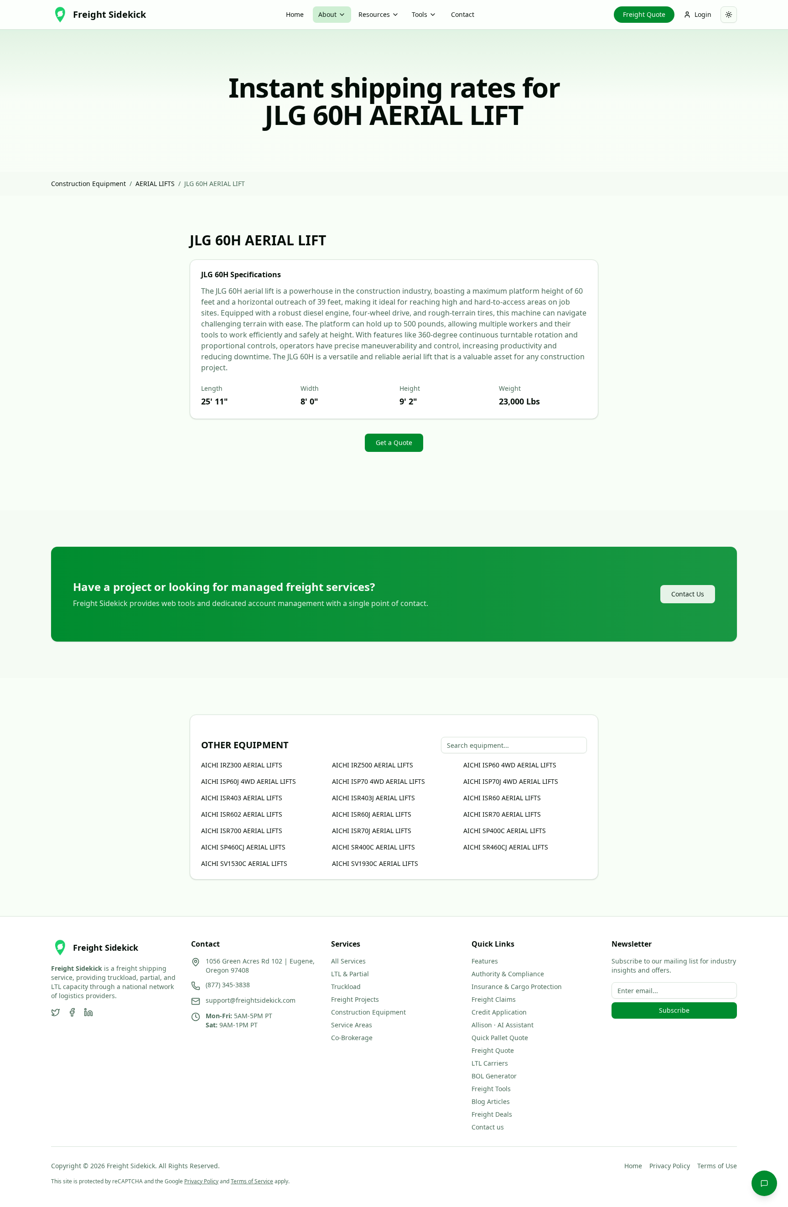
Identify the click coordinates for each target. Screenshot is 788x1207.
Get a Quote (394, 442)
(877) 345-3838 (228, 984)
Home (295, 14)
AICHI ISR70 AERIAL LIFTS (502, 814)
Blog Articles (491, 1101)
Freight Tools (491, 1088)
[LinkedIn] (88, 1012)
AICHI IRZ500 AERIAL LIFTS (372, 765)
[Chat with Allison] (764, 1183)
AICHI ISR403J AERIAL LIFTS (373, 797)
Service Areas (351, 1025)
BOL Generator (494, 1076)
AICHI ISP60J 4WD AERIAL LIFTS (248, 781)
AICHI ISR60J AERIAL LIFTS (371, 814)
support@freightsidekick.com (251, 1000)
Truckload (346, 986)
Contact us (488, 1127)
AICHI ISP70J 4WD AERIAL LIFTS (510, 781)
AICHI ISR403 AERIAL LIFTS (241, 797)
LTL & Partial (350, 973)
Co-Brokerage (352, 1037)
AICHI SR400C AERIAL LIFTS (373, 847)
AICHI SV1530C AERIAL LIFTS (244, 863)
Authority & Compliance (508, 973)
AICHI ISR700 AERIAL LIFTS (241, 830)
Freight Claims (494, 999)
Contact (462, 14)
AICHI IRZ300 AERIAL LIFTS (241, 765)
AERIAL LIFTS (155, 183)
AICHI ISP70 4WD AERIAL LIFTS (378, 781)
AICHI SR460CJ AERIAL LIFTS (505, 847)
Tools (419, 14)
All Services (348, 961)
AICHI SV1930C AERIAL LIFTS (375, 863)
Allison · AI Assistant (503, 1025)
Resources (374, 14)
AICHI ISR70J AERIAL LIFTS (371, 830)
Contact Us (687, 594)
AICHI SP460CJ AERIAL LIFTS (243, 847)
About (327, 14)
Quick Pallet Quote (500, 1037)
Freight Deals (492, 1114)
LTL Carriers (490, 1063)
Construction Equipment (88, 183)
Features (485, 961)
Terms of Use (717, 1165)
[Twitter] (55, 1012)
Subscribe (674, 1010)
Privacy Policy (669, 1165)
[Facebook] (72, 1012)
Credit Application (499, 1012)
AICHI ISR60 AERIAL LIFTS (502, 797)
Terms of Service (252, 1181)
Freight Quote (644, 14)
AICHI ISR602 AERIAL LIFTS (241, 814)
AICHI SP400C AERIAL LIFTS (504, 830)
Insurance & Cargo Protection (517, 986)
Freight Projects (355, 999)
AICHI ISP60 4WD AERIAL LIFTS (509, 765)
